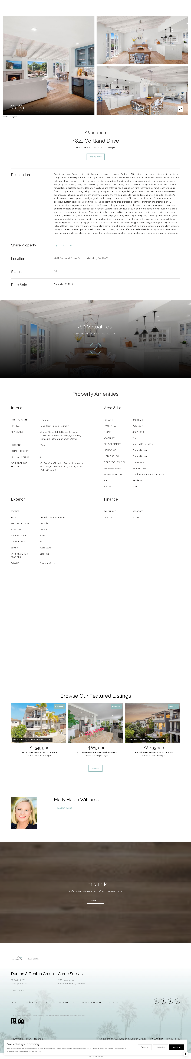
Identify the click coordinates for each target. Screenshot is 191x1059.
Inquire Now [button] (95, 157)
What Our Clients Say (91, 1002)
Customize (160, 1047)
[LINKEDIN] (177, 1001)
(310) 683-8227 (18, 980)
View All (95, 768)
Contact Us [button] (95, 900)
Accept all (176, 1047)
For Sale (48, 1002)
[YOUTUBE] (170, 1001)
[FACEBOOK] (163, 1001)
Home (13, 1002)
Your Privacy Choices (95, 1056)
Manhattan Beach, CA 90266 (71, 983)
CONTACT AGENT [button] (64, 808)
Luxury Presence (34, 1038)
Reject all (144, 1047)
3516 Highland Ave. (66, 980)
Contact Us (113, 1002)
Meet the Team (30, 1002)
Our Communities (66, 1002)
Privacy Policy (172, 1038)
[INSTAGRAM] (156, 1001)
